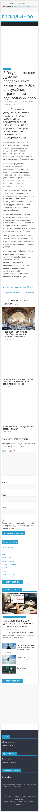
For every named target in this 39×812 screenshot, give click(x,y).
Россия (15, 104)
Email (5, 495)
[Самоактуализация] (9, 656)
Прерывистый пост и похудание (19, 292)
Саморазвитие (7, 551)
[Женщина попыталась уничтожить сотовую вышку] (18, 392)
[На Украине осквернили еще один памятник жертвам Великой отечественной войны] (18, 344)
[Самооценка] (9, 667)
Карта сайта (6, 777)
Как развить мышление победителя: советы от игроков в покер (26, 647)
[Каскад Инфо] (4, 24)
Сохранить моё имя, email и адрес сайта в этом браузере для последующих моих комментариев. (19, 525)
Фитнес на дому (8, 547)
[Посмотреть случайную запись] (17, 24)
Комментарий (8, 451)
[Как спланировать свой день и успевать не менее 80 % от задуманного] (19, 594)
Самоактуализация (24, 657)
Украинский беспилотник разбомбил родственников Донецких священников (15, 334)
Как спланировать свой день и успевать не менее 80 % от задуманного (18, 623)
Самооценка (21, 668)
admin (17, 101)
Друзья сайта (7, 759)
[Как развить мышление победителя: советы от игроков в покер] (9, 644)
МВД (10, 104)
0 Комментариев (27, 101)
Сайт (4, 508)
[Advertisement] (19, 704)
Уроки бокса (6, 558)
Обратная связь (8, 746)
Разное (4, 571)
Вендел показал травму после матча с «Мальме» (23, 7)
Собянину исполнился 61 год (18, 287)
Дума (6, 104)
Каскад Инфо (17, 16)
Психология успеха (9, 564)
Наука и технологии (9, 561)
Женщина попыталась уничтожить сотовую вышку (19, 427)
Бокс (3, 554)
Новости (7, 69)
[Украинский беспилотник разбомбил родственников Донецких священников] (18, 308)
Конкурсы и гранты (9, 574)
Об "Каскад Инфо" (8, 742)
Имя (4, 482)
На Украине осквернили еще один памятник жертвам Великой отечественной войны (19, 381)
